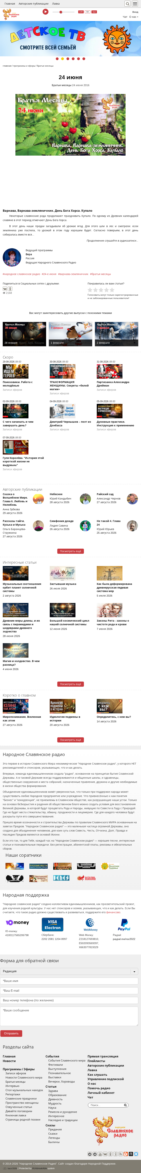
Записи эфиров (16, 1073)
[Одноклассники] (10, 288)
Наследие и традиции (63, 1120)
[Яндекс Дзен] (115, 1154)
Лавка (56, 3)
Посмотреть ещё (70, 551)
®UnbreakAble (39, 1168)
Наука (52, 1107)
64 (87, 12)
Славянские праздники (21, 1098)
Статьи (51, 1086)
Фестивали (55, 1064)
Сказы (50, 1125)
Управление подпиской (106, 1079)
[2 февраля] (116, 334)
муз (94, 12)
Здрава (53, 1090)
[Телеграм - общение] (95, 1154)
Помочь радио (99, 1088)
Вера (29, 254)
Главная (10, 3)
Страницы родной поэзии (23, 1119)
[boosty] (126, 1154)
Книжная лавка (16, 1115)
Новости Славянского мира (24, 1077)
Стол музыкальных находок (24, 1090)
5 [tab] (78, 58)
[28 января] (24, 334)
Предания (55, 1129)
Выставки (54, 1077)
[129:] (70, 38)
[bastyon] (136, 1154)
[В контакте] (105, 1154)
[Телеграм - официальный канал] (90, 1154)
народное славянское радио (22, 274)
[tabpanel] (70, 38)
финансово (113, 912)
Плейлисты (96, 1061)
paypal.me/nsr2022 (124, 939)
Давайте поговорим (19, 1111)
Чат (125, 16)
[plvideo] (131, 1154)
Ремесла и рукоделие (62, 1111)
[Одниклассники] (110, 1154)
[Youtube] (100, 1154)
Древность (55, 1099)
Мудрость (55, 1103)
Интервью (12, 1086)
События (52, 1056)
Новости (9, 1061)
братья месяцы (101, 274)
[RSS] (120, 1154)
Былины (54, 1142)
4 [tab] (73, 58)
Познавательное (59, 1073)
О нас (92, 1083)
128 (81, 12)
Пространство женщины (22, 1102)
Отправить (11, 1033)
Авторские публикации (33, 3)
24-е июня (49, 274)
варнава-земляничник (74, 274)
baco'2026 (12, 1168)
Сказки (52, 1133)
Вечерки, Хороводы (61, 1081)
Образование (57, 1095)
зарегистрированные (126, 295)
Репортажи (13, 1094)
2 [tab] (62, 58)
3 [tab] (67, 58)
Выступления (57, 1069)
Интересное (56, 1116)
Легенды (54, 1137)
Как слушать (97, 1074)
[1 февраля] (70, 334)
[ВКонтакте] (5, 288)
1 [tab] (57, 58)
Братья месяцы (61, 85)
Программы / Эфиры (19, 1069)
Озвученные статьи (19, 1107)
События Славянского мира (66, 1060)
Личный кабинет (101, 1092)
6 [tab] (83, 58)
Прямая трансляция (103, 1056)
